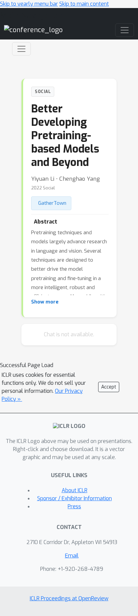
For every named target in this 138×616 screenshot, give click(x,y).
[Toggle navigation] (21, 49)
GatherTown (52, 203)
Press (74, 506)
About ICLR (74, 490)
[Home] (33, 30)
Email (72, 555)
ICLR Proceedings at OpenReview (69, 598)
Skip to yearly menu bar (29, 3)
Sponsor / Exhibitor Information (74, 498)
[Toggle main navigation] (124, 30)
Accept (108, 387)
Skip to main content (84, 3)
